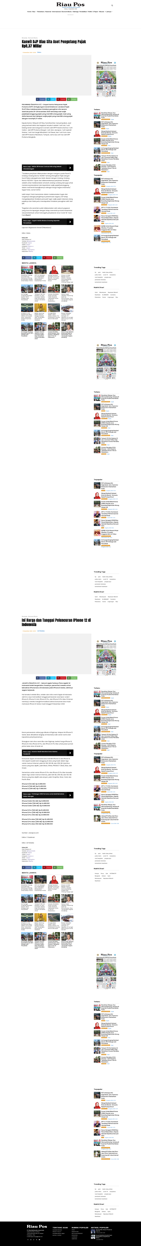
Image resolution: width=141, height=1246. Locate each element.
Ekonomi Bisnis (33, 38)
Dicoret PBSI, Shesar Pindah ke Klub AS (104, 1230)
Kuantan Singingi (106, 119)
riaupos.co (30, 246)
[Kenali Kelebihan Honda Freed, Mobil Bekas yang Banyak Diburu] (93, 1237)
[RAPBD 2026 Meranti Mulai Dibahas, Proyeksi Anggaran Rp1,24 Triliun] (97, 228)
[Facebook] (95, 106)
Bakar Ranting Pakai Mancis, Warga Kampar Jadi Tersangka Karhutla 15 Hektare (39, 317)
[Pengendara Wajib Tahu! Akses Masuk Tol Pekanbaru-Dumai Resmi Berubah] (54, 307)
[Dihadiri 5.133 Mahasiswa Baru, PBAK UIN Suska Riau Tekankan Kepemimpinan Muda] (27, 307)
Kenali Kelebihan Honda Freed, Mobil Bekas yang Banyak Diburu (104, 1236)
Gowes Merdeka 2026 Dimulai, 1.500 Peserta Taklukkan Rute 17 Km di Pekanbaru (53, 297)
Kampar (103, 128)
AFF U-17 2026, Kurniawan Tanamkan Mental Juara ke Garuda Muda (109, 209)
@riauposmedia (31, 241)
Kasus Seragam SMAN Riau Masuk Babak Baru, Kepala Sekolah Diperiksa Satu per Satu (110, 218)
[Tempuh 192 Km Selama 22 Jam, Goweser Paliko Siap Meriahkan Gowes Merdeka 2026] (40, 288)
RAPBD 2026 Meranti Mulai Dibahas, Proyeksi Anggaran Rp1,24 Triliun (109, 228)
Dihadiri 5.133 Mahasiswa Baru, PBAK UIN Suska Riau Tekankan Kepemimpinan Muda (26, 317)
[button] (112, 5)
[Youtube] (103, 106)
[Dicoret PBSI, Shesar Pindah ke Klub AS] (93, 1231)
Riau (103, 223)
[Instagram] (98, 106)
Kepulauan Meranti (106, 231)
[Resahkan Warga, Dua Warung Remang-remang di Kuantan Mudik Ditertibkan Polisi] (27, 270)
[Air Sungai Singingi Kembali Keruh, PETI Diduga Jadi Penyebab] (27, 288)
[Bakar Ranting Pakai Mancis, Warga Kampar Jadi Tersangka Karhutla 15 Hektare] (40, 307)
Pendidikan (104, 145)
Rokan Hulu (104, 136)
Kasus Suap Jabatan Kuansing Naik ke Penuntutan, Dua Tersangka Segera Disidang (67, 297)
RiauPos (31, 251)
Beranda (24, 38)
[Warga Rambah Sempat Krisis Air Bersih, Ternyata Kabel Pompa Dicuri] (54, 270)
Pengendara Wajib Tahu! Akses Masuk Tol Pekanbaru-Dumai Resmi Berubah (54, 316)
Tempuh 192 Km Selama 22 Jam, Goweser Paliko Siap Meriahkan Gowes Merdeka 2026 (40, 297)
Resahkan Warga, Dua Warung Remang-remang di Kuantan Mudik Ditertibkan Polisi (27, 278)
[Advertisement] (47, 151)
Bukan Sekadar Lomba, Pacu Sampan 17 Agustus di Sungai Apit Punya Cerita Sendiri (67, 317)
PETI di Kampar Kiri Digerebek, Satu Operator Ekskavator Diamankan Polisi (40, 278)
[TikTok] (34, 1240)
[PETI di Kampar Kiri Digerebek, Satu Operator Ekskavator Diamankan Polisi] (40, 270)
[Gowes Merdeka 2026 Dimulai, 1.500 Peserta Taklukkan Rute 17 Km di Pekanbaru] (54, 288)
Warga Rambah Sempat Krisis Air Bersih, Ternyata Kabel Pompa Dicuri (53, 278)
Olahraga (104, 162)
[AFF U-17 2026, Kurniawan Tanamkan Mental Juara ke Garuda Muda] (97, 210)
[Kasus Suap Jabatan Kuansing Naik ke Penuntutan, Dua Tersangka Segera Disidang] (67, 288)
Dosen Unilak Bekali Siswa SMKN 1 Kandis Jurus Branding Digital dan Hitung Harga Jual (67, 279)
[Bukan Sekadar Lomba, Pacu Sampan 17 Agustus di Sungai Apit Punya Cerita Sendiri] (67, 307)
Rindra (39, 52)
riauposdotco (31, 249)
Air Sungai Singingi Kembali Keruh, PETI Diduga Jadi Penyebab (26, 296)
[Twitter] (101, 106)
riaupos (30, 243)
